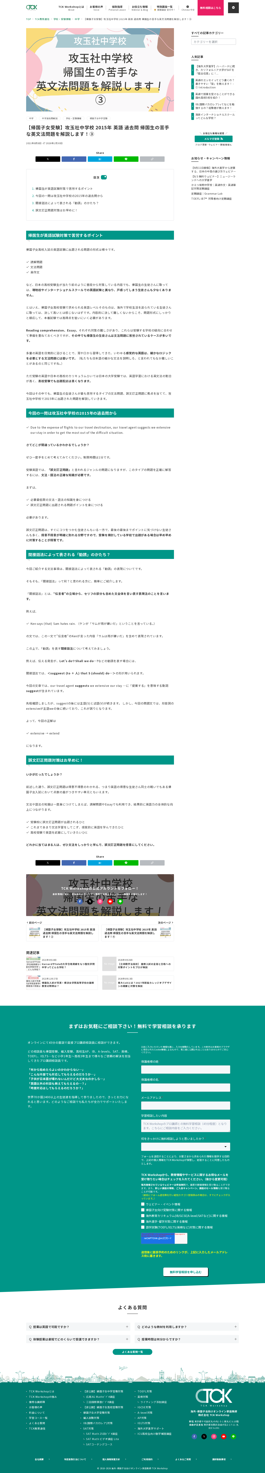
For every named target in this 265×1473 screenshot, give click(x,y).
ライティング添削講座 (153, 1402)
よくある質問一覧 (132, 1352)
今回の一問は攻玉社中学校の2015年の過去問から (69, 196)
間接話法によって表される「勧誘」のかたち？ (67, 203)
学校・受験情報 (73, 118)
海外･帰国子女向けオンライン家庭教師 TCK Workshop (139, 1468)
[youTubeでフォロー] (223, 1436)
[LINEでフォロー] (120, 902)
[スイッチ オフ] (233, 7)
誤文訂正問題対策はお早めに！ (57, 210)
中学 (31, 118)
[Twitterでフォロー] (204, 1436)
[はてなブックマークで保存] (100, 159)
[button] (152, 159)
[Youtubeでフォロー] (110, 902)
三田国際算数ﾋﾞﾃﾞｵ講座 (100, 1402)
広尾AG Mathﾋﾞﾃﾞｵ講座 (100, 1397)
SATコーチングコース (99, 1444)
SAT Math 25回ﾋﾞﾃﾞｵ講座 (102, 1433)
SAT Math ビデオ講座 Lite (102, 1439)
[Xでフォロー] (90, 902)
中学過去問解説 (50, 118)
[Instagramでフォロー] (100, 902)
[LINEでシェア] (126, 159)
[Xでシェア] (48, 159)
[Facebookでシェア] (74, 159)
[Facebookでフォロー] (80, 902)
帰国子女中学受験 (98, 118)
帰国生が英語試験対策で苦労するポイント (64, 188)
